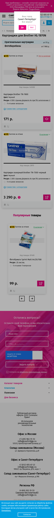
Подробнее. (6, 511)
